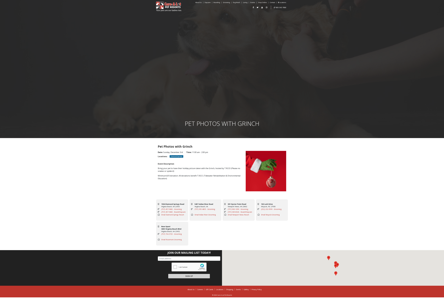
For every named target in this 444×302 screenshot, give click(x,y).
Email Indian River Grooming (205, 215)
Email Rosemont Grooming (171, 239)
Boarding (217, 2)
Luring (245, 2)
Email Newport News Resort (238, 215)
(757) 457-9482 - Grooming (171, 209)
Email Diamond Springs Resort (172, 215)
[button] (335, 263)
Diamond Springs (176, 156)
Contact (272, 2)
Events (252, 2)
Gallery (246, 289)
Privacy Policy (256, 289)
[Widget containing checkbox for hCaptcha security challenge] (189, 267)
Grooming (226, 2)
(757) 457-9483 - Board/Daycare (173, 212)
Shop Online (262, 2)
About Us (198, 2)
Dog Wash (236, 2)
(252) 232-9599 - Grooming (271, 209)
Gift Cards (209, 289)
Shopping (229, 289)
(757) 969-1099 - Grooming (238, 209)
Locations (282, 2)
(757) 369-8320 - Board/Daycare (240, 212)
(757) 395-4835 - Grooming (205, 209)
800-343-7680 (281, 7)
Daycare (208, 2)
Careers (200, 289)
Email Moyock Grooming (270, 215)
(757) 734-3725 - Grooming (171, 234)
